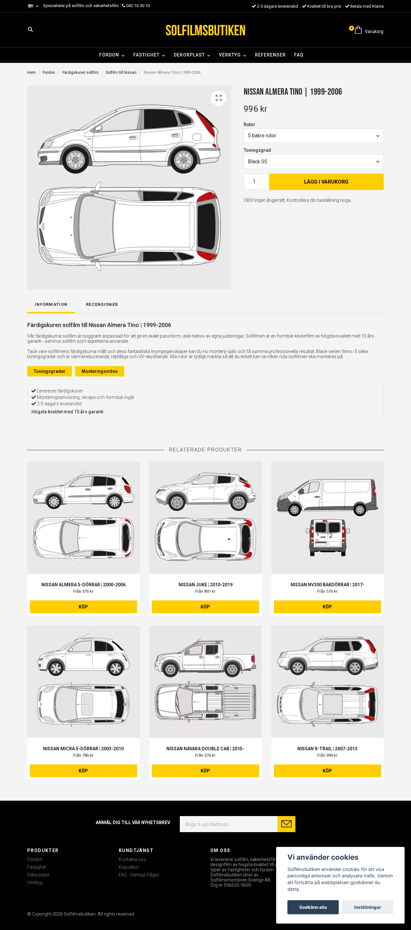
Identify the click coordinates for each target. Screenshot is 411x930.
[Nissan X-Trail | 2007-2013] (327, 681)
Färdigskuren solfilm (80, 72)
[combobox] (314, 136)
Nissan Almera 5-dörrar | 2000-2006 (83, 584)
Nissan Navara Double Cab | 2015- (205, 748)
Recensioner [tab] (102, 304)
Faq (298, 54)
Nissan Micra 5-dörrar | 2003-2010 (83, 748)
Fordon (109, 54)
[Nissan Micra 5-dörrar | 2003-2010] (83, 681)
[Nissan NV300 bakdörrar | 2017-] (327, 517)
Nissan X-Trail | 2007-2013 (327, 748)
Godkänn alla (313, 907)
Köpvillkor (129, 867)
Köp (83, 606)
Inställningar (367, 907)
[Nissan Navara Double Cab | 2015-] (205, 681)
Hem (31, 72)
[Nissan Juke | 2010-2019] (205, 517)
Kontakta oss (132, 859)
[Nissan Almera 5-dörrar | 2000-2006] (83, 517)
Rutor (249, 124)
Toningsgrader (50, 371)
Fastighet (146, 54)
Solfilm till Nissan (121, 72)
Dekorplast (189, 54)
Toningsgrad (257, 150)
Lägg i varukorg (326, 182)
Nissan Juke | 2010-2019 (205, 584)
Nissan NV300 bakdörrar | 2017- (327, 584)
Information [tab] (51, 304)
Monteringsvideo (100, 371)
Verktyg (230, 54)
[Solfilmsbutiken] (205, 30)
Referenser (270, 54)
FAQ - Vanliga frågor (139, 874)
